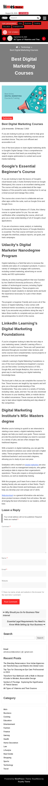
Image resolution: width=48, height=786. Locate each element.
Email (4, 570)
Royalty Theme (24, 782)
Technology (7, 118)
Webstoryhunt (7, 495)
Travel (6, 769)
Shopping (7, 758)
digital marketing (32, 465)
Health (6, 739)
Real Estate (8, 754)
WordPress (19, 779)
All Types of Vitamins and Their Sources (20, 688)
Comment (6, 527)
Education (7, 720)
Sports (6, 761)
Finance (6, 732)
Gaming (6, 735)
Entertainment (9, 724)
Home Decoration (10, 743)
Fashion (6, 728)
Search (7, 634)
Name (5, 558)
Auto (5, 709)
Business (7, 713)
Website (5, 581)
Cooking (6, 717)
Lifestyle (7, 750)
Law (5, 746)
